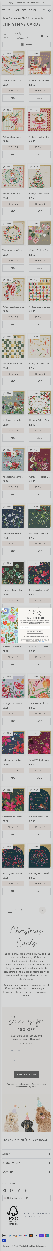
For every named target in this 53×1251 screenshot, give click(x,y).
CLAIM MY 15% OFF (34, 632)
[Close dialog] (3, 609)
